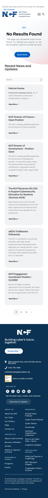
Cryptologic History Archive (33, 469)
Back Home (22, 54)
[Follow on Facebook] (7, 391)
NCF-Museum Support (31, 463)
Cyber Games (31, 423)
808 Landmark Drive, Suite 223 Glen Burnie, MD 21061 (24, 362)
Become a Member (13, 442)
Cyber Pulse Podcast (34, 419)
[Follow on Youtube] (18, 391)
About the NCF (11, 414)
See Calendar (9, 9)
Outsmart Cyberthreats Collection (30, 433)
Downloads (30, 427)
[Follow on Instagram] (29, 391)
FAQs (7, 425)
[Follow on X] (13, 391)
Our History (10, 421)
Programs (9, 463)
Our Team (9, 417)
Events (8, 467)
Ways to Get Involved (14, 438)
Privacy (24, 489)
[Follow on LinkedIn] (23, 391)
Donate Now (13, 351)
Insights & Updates (33, 445)
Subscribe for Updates (18, 402)
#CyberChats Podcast (30, 415)
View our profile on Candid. (23, 378)
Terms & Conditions (12, 489)
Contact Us (9, 429)
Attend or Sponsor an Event (12, 451)
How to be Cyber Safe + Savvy (32, 440)
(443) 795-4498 (14, 368)
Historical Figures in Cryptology (33, 457)
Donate (8, 446)
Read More (13, 104)
